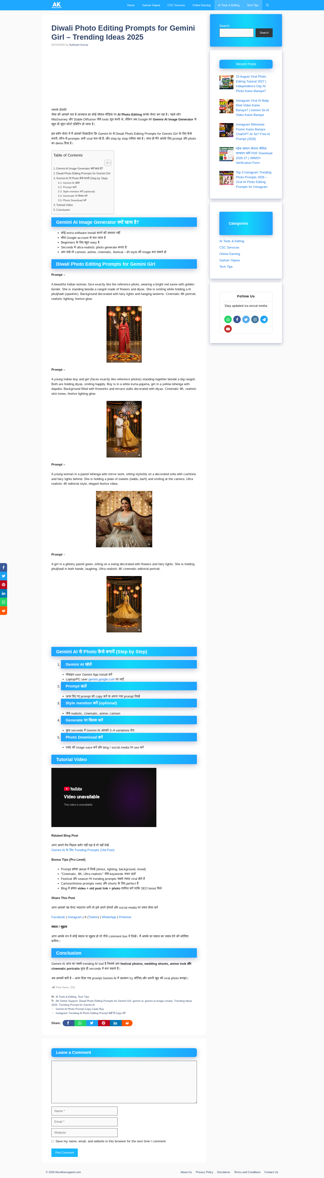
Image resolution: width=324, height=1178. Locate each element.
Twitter (93, 917)
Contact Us (271, 1172)
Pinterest (125, 917)
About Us (186, 1172)
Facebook (58, 917)
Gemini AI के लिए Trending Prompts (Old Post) (83, 850)
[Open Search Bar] (267, 5)
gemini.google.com (101, 679)
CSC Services (176, 5)
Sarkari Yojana (151, 5)
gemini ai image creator (159, 1000)
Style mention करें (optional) (79, 191)
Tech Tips (253, 5)
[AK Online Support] (56, 5)
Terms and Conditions (247, 1172)
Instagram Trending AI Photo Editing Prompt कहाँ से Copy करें (90, 1013)
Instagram (75, 917)
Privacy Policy (204, 1172)
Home (131, 5)
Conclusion (63, 209)
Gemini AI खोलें (71, 182)
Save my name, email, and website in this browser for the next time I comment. (111, 1141)
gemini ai (138, 1000)
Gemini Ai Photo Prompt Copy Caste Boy (80, 1008)
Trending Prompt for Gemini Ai (77, 1004)
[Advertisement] (124, 79)
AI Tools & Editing (228, 5)
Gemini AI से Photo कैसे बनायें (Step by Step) (82, 178)
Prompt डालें (69, 187)
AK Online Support (67, 1000)
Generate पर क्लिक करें (75, 195)
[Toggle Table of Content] (106, 163)
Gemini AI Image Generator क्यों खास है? (79, 168)
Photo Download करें (74, 200)
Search (224, 26)
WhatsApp (109, 917)
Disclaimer (223, 1172)
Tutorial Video (64, 204)
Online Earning (202, 5)
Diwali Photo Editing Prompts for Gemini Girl (83, 173)
